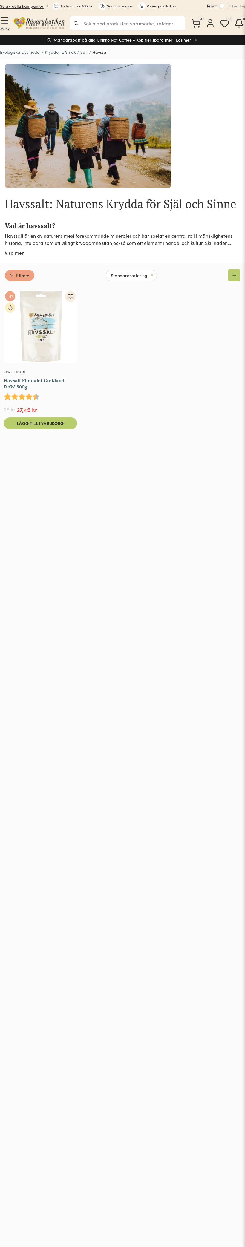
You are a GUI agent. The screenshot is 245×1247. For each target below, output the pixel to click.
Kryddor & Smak (60, 52)
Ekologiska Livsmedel (20, 52)
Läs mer (183, 40)
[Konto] (210, 23)
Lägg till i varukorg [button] (40, 423)
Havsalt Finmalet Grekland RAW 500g (34, 383)
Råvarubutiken (14, 372)
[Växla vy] (234, 275)
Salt (84, 52)
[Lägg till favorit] (70, 296)
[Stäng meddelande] (196, 40)
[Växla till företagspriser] (224, 6)
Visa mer (14, 252)
